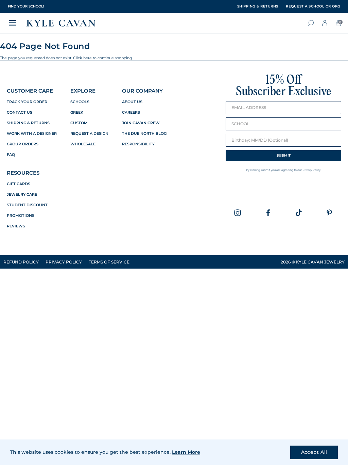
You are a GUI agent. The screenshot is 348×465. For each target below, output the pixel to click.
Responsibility (138, 144)
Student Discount (27, 205)
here (87, 57)
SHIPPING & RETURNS (257, 6)
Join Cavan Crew (141, 123)
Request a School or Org (313, 6)
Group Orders (22, 144)
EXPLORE (82, 90)
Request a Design (89, 133)
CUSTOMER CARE (30, 90)
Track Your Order (27, 102)
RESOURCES (23, 172)
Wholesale (82, 144)
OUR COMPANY (142, 90)
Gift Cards (18, 184)
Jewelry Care (22, 194)
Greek (76, 112)
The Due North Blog (144, 133)
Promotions (20, 216)
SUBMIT (284, 155)
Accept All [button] (314, 452)
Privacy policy (64, 261)
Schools (79, 102)
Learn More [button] (186, 452)
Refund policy (21, 261)
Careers (131, 112)
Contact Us (19, 112)
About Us (132, 102)
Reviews (16, 226)
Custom (79, 123)
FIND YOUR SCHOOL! (26, 6)
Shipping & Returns (28, 123)
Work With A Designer (32, 133)
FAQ (11, 155)
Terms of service (109, 261)
